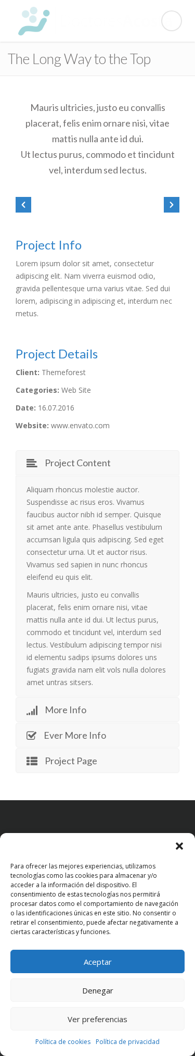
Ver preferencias (97, 1019)
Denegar (97, 990)
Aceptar (98, 961)
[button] (179, 846)
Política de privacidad (128, 1041)
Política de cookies (62, 1041)
